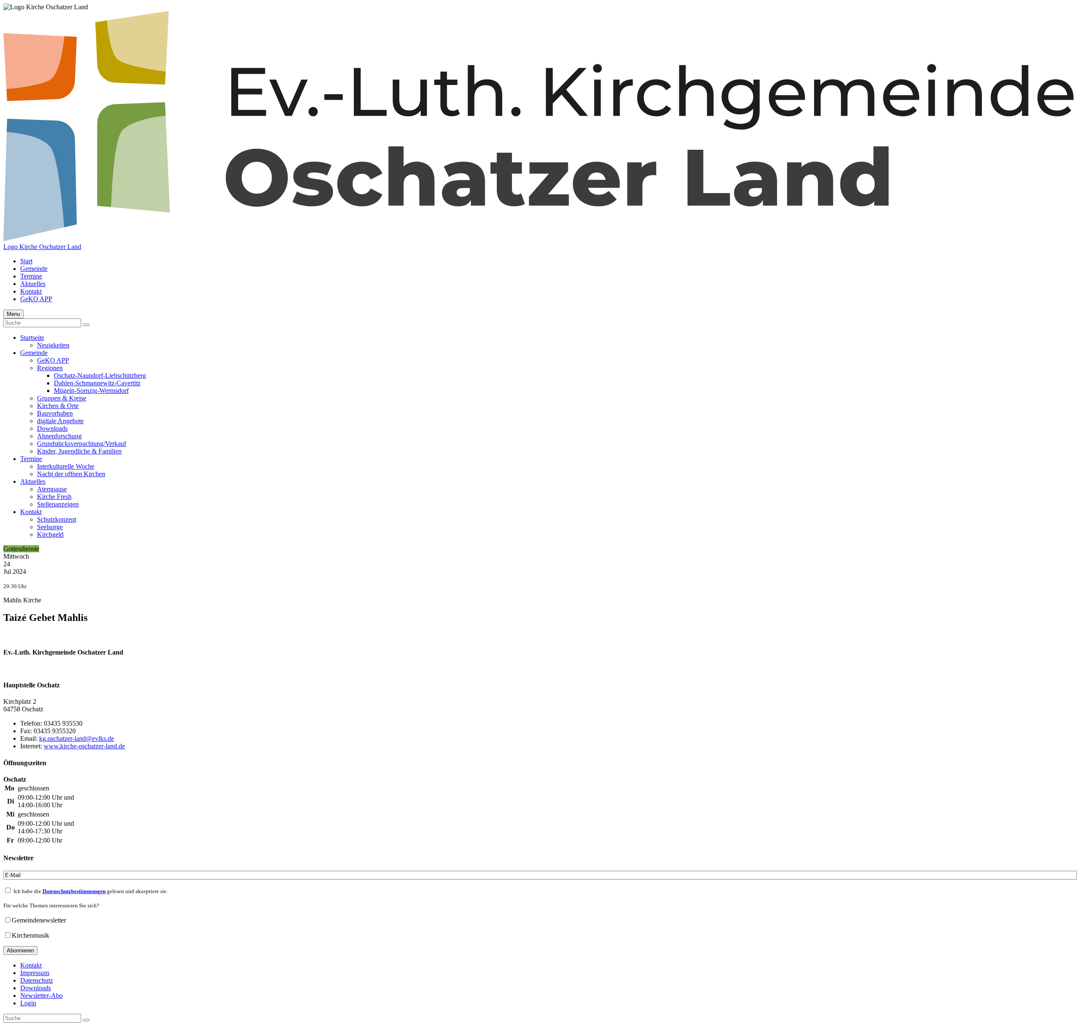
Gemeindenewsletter (39, 920)
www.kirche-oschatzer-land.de (84, 746)
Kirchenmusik (30, 935)
